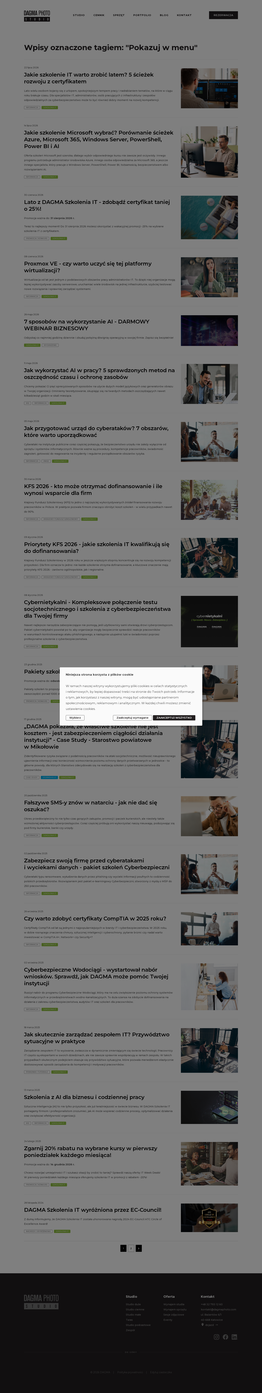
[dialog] (131, 696)
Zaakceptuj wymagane (132, 717)
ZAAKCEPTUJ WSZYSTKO (174, 717)
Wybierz (75, 717)
